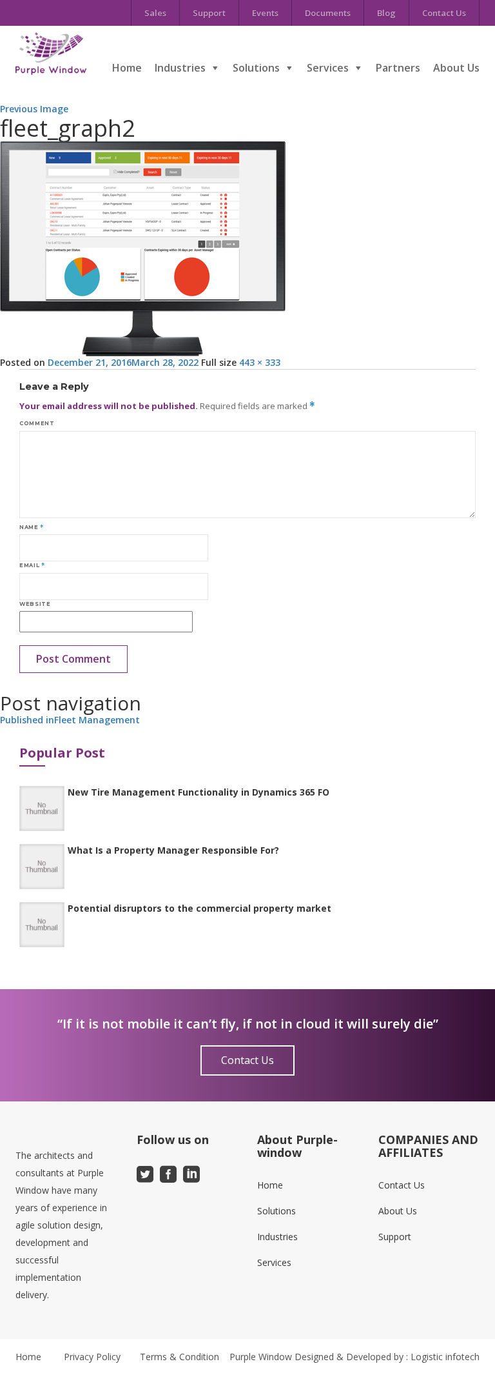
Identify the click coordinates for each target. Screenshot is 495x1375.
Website (34, 604)
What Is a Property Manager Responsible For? (173, 850)
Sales (155, 13)
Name (31, 527)
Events (265, 13)
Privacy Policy (92, 1356)
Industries (180, 68)
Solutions (256, 68)
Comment (36, 423)
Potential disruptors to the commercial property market (199, 908)
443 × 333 (259, 362)
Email (31, 565)
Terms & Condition (179, 1356)
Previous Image (34, 109)
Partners (398, 68)
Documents (328, 13)
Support (209, 13)
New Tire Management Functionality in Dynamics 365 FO (198, 792)
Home (127, 68)
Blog (386, 13)
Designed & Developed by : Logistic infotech (387, 1356)
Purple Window (260, 1356)
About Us (456, 68)
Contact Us (444, 13)
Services (328, 68)
